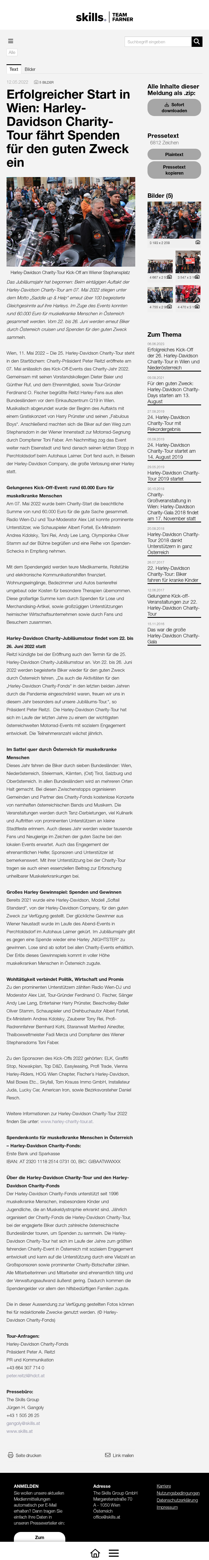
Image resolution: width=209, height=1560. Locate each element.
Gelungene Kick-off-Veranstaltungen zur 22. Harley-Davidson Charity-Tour (173, 605)
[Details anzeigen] (196, 243)
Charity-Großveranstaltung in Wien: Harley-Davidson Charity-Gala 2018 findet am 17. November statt (172, 506)
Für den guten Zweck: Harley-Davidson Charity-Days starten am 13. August (173, 392)
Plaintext (174, 154)
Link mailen (123, 1455)
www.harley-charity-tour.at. (67, 1121)
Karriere (164, 1485)
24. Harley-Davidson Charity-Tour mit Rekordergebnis (168, 423)
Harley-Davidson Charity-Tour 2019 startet (173, 476)
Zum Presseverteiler (39, 1540)
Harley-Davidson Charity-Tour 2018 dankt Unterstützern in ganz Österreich (173, 543)
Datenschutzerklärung (177, 1500)
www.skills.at (20, 1431)
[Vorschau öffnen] (71, 222)
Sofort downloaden (174, 107)
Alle (12, 52)
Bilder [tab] (30, 69)
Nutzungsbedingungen (178, 1493)
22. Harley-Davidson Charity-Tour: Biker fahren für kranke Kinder (172, 574)
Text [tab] (14, 69)
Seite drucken (28, 1455)
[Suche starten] (197, 42)
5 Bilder (46, 82)
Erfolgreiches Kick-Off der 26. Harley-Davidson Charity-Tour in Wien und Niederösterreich (173, 358)
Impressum (167, 1507)
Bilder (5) (160, 195)
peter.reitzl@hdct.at (26, 1375)
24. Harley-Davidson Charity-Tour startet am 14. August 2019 (171, 451)
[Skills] (95, 1553)
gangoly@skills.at (23, 1423)
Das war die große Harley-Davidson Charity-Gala (173, 635)
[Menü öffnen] (11, 41)
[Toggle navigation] (113, 1553)
